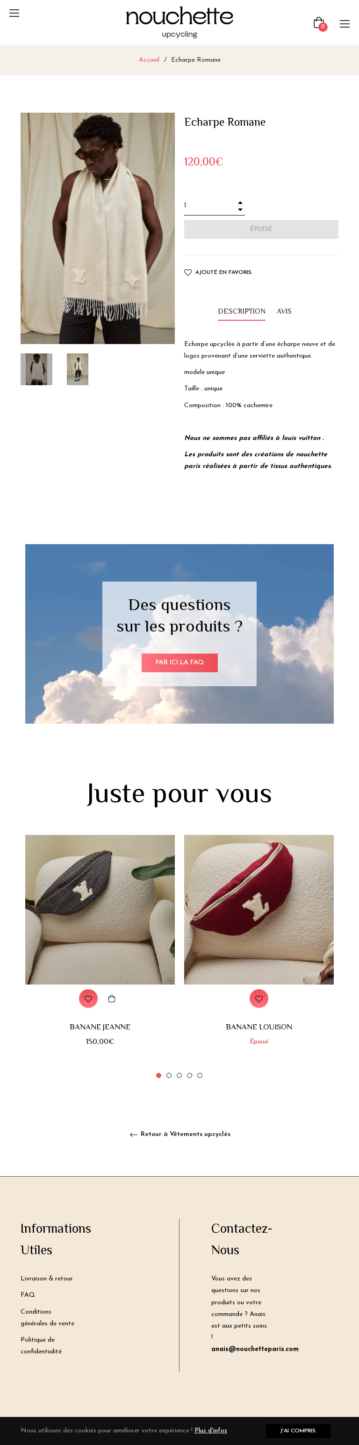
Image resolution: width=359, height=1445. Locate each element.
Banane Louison (259, 1027)
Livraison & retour (47, 1278)
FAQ (28, 1295)
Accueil (149, 60)
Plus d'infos (210, 1430)
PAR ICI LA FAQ (180, 662)
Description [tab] (242, 312)
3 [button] (179, 1075)
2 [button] (169, 1075)
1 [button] (158, 1075)
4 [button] (189, 1075)
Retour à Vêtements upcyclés (184, 1134)
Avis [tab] (285, 312)
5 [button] (199, 1075)
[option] (100, 957)
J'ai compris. (298, 1431)
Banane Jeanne (100, 1027)
